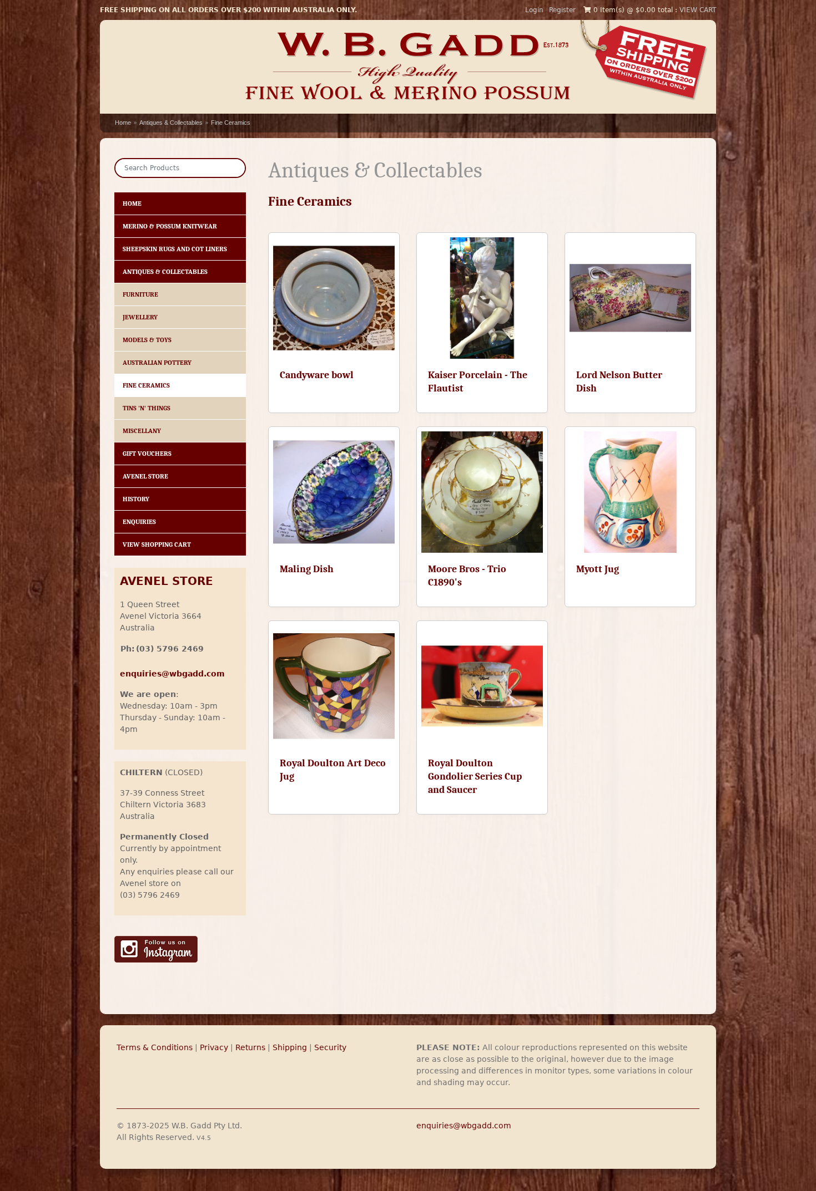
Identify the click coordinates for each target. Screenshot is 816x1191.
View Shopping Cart (157, 544)
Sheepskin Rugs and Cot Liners (175, 249)
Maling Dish (307, 569)
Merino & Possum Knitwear (170, 226)
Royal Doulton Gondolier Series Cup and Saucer (475, 776)
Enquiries (139, 522)
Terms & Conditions (155, 1047)
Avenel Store (145, 476)
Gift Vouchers (147, 453)
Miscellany (142, 431)
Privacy (214, 1047)
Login (534, 10)
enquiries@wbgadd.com (463, 1125)
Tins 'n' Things (146, 408)
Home (123, 122)
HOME (132, 203)
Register (562, 10)
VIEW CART (697, 10)
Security (330, 1047)
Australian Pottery (157, 363)
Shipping (290, 1047)
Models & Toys (147, 340)
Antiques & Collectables (171, 122)
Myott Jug (597, 569)
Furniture (140, 294)
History (136, 499)
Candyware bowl (317, 375)
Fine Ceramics (230, 122)
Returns (250, 1047)
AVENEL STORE (166, 581)
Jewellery (140, 317)
